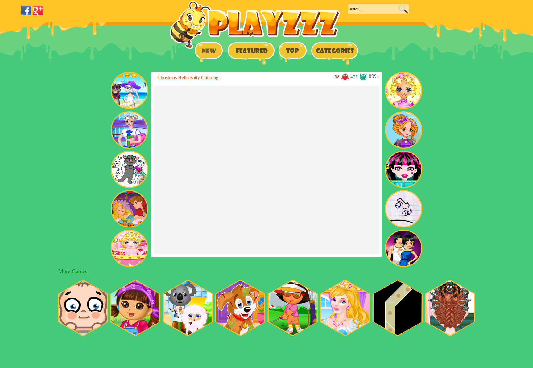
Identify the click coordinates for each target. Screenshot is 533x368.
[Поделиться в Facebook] (26, 10)
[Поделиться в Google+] (38, 10)
